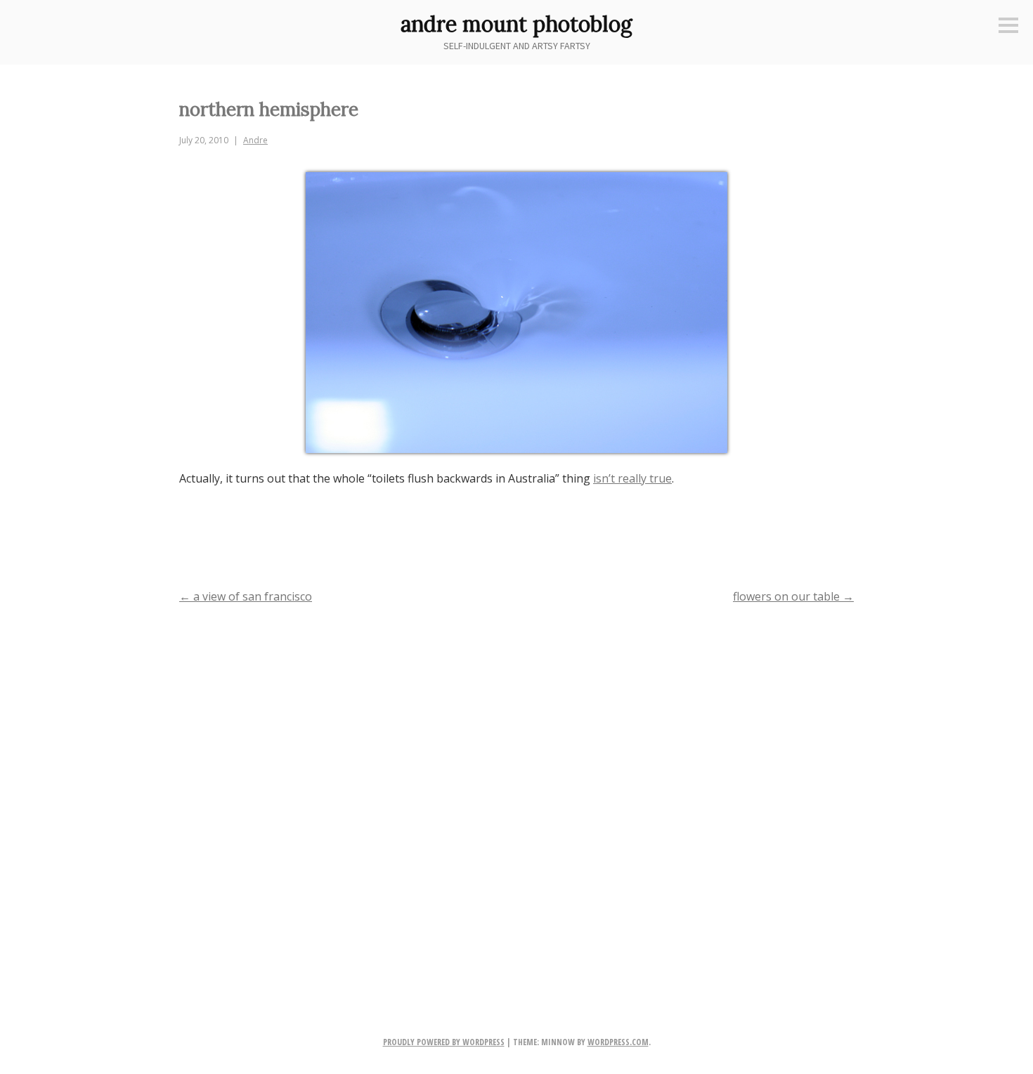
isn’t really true (632, 478)
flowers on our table (793, 596)
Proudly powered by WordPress (444, 1042)
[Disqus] (516, 797)
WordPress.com (618, 1042)
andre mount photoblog (516, 24)
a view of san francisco (245, 596)
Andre (255, 140)
